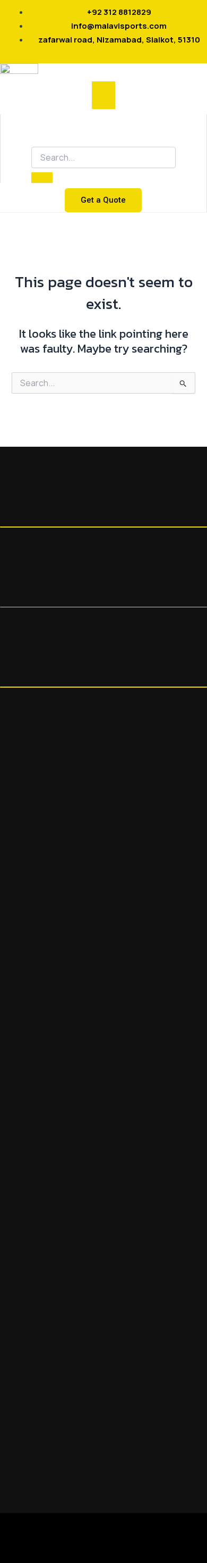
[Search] (42, 177)
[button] (103, 95)
